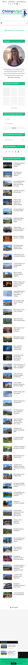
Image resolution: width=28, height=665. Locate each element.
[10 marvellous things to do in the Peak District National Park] (7, 513)
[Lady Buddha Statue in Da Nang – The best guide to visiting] (7, 293)
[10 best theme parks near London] (7, 394)
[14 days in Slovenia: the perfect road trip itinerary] (7, 486)
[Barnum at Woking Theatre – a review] (7, 239)
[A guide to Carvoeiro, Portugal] (7, 504)
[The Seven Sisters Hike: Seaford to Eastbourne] (7, 412)
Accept (13, 663)
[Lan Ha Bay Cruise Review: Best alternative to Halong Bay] (7, 357)
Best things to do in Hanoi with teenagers (19, 329)
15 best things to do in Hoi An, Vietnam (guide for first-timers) (19, 284)
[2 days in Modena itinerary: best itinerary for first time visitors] (7, 421)
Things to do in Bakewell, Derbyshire (18, 521)
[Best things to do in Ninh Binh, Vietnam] (7, 339)
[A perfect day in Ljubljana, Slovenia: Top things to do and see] (7, 467)
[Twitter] (10, 4)
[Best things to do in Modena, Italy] (7, 476)
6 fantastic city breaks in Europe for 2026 (19, 430)
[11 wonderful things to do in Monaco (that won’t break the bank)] (7, 184)
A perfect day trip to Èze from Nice (19, 191)
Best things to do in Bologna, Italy (19, 456)
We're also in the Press (14, 77)
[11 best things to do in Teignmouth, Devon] (7, 266)
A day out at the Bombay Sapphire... (12, 645)
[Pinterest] (14, 4)
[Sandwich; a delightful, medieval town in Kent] (7, 586)
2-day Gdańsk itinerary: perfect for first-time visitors (19, 384)
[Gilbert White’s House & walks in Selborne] (7, 275)
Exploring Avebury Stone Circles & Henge (19, 219)
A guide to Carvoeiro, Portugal (19, 502)
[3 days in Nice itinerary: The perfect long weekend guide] (7, 202)
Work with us (11, 1)
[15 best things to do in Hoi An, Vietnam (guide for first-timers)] (7, 284)
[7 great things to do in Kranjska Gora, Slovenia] (7, 495)
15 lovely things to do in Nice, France (19, 209)
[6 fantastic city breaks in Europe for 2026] (7, 431)
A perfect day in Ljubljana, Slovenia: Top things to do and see (19, 467)
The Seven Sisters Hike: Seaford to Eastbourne (18, 411)
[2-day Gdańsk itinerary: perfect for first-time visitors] (7, 385)
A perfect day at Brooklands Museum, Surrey (11, 653)
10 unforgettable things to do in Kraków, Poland (18, 247)
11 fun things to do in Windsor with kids (19, 255)
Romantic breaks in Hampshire (19, 529)
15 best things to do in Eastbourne (19, 401)
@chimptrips (14, 108)
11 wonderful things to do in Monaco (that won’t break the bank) (19, 184)
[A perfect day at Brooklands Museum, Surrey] (4, 653)
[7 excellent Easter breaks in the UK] (7, 440)
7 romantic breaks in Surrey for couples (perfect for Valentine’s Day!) (19, 568)
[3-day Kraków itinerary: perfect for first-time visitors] (7, 230)
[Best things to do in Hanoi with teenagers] (7, 330)
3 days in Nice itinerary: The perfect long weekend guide (18, 202)
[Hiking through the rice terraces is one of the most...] (7, 631)
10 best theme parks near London (19, 392)
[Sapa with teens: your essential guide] (7, 321)
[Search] (26, 23)
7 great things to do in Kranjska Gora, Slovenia (19, 494)
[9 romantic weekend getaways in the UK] (7, 449)
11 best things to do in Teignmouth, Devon (19, 265)
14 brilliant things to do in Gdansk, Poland (19, 164)
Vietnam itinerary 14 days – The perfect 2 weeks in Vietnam (19, 366)
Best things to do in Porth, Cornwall (19, 310)
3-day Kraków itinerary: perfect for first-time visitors (19, 229)
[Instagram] (12, 4)
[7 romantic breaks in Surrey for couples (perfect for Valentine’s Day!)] (7, 568)
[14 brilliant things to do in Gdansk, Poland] (7, 165)
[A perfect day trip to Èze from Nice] (7, 193)
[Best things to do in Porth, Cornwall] (7, 312)
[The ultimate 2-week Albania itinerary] (7, 174)
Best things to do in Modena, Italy (19, 475)
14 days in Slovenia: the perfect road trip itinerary (19, 485)
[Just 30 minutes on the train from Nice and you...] (7, 617)
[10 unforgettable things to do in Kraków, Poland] (7, 248)
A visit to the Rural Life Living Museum (19, 593)
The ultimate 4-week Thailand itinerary (18, 548)
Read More (19, 663)
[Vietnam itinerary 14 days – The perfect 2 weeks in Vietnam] (7, 367)
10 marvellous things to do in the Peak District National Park (19, 513)
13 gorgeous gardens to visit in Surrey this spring (18, 558)
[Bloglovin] (19, 4)
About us (4, 1)
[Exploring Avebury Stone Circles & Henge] (7, 220)
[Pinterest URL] (6, 91)
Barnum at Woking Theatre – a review (19, 237)
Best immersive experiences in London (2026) (18, 347)
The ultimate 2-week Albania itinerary (18, 173)
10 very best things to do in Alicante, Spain (19, 302)
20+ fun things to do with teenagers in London (19, 539)
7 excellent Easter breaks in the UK (19, 438)
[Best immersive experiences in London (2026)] (7, 348)
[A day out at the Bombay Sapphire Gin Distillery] (7, 376)
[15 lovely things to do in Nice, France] (7, 211)
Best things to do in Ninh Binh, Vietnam (19, 337)
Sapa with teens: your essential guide (19, 319)
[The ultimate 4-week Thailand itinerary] (7, 549)
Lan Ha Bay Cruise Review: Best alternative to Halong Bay (18, 357)
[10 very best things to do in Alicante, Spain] (7, 303)
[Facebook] (8, 4)
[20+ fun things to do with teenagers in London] (7, 540)
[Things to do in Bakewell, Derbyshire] (7, 522)
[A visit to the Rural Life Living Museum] (7, 595)
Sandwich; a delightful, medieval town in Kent (19, 585)
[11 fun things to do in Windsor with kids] (7, 257)
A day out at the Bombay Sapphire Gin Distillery (18, 375)
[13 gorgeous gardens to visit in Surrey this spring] (7, 559)
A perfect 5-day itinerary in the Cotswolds (18, 576)
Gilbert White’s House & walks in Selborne (18, 274)
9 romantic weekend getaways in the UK (19, 447)
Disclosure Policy (21, 1)
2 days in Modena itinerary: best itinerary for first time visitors (18, 421)
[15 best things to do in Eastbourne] (7, 403)
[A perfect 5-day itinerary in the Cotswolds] (7, 577)
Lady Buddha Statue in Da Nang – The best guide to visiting (19, 293)
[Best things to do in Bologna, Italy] (7, 458)
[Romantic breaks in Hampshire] (7, 531)
